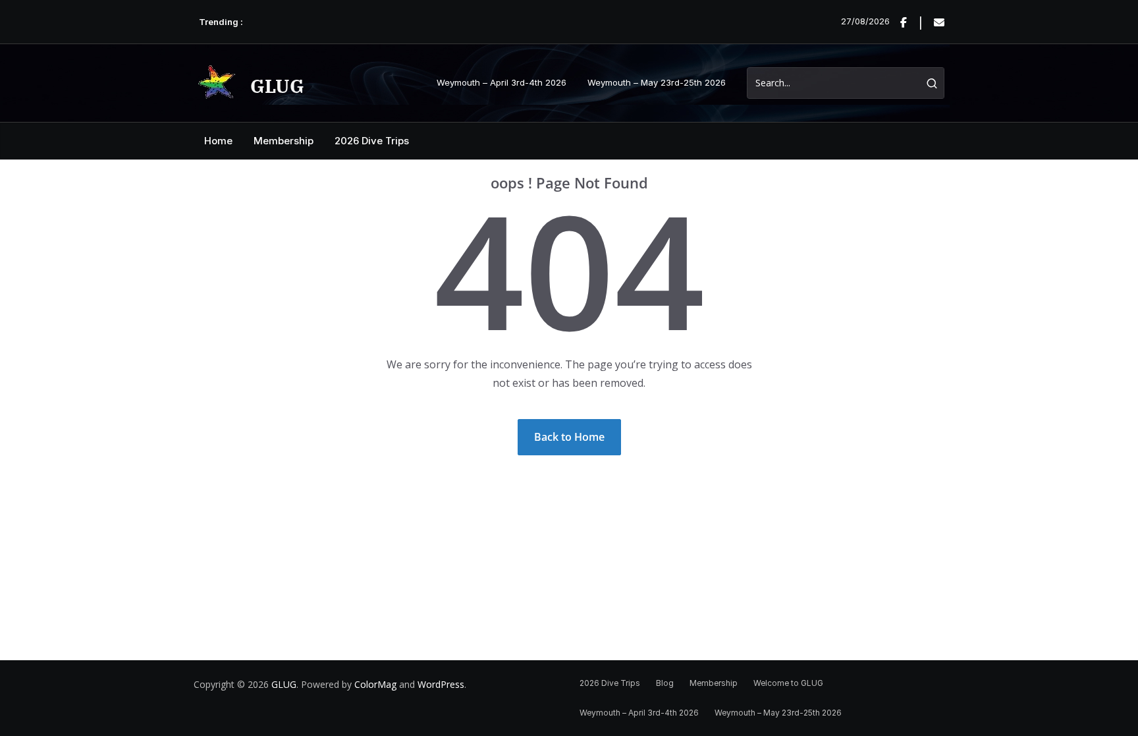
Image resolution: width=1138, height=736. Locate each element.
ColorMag (375, 684)
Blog (665, 683)
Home (218, 140)
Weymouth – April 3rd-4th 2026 (501, 82)
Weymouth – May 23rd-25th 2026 (656, 82)
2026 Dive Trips (372, 140)
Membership (283, 140)
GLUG (277, 86)
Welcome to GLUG (788, 683)
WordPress (441, 684)
